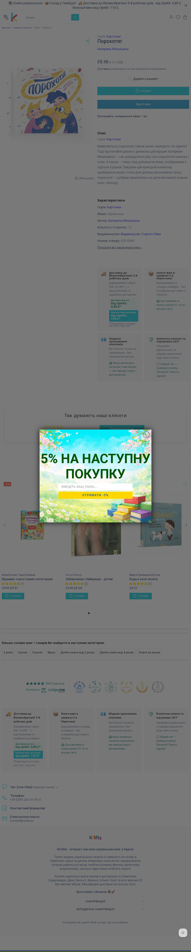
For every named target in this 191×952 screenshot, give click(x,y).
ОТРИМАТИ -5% (95, 495)
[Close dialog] (146, 434)
